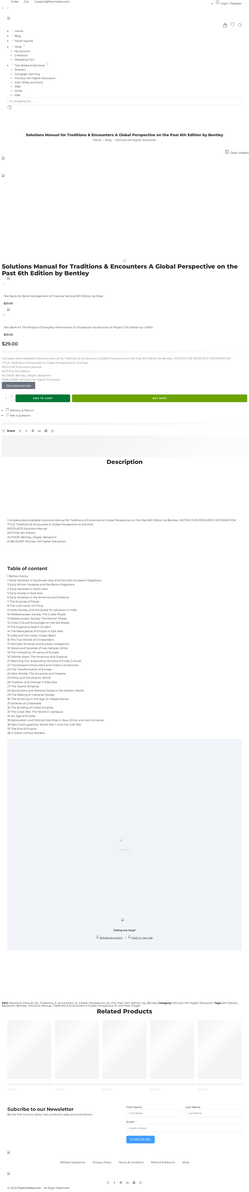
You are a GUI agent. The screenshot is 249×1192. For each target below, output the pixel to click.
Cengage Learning (27, 74)
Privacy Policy (102, 1162)
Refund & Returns (163, 1162)
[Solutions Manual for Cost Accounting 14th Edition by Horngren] (124, 1049)
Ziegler (136, 1005)
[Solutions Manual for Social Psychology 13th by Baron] (172, 1049)
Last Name (192, 1107)
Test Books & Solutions (30, 65)
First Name (134, 1107)
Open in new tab (142, 937)
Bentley (21, 1005)
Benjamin (8, 1005)
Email (130, 1122)
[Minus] (12, 400)
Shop (18, 46)
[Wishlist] (232, 25)
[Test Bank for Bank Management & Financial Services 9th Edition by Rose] (4, 285)
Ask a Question (19, 415)
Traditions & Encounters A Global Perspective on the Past (91, 1005)
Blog (18, 36)
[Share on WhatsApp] (52, 430)
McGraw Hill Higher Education (35, 78)
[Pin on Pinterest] (32, 430)
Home (19, 31)
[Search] (240, 25)
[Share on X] (20, 431)
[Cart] (225, 25)
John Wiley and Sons (29, 82)
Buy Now (160, 398)
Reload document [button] (110, 937)
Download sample (18, 385)
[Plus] (12, 396)
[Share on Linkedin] (39, 430)
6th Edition (229, 1003)
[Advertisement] (124, 492)
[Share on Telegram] (45, 430)
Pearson (20, 69)
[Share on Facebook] (26, 431)
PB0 (17, 86)
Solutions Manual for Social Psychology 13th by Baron (193, 1084)
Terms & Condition (131, 1162)
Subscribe (140, 1139)
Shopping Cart (24, 59)
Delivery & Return (21, 410)
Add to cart (43, 398)
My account (22, 51)
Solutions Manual (39, 1005)
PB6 (17, 95)
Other (19, 90)
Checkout (21, 55)
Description (125, 462)
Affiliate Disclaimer (72, 1162)
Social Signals (24, 41)
